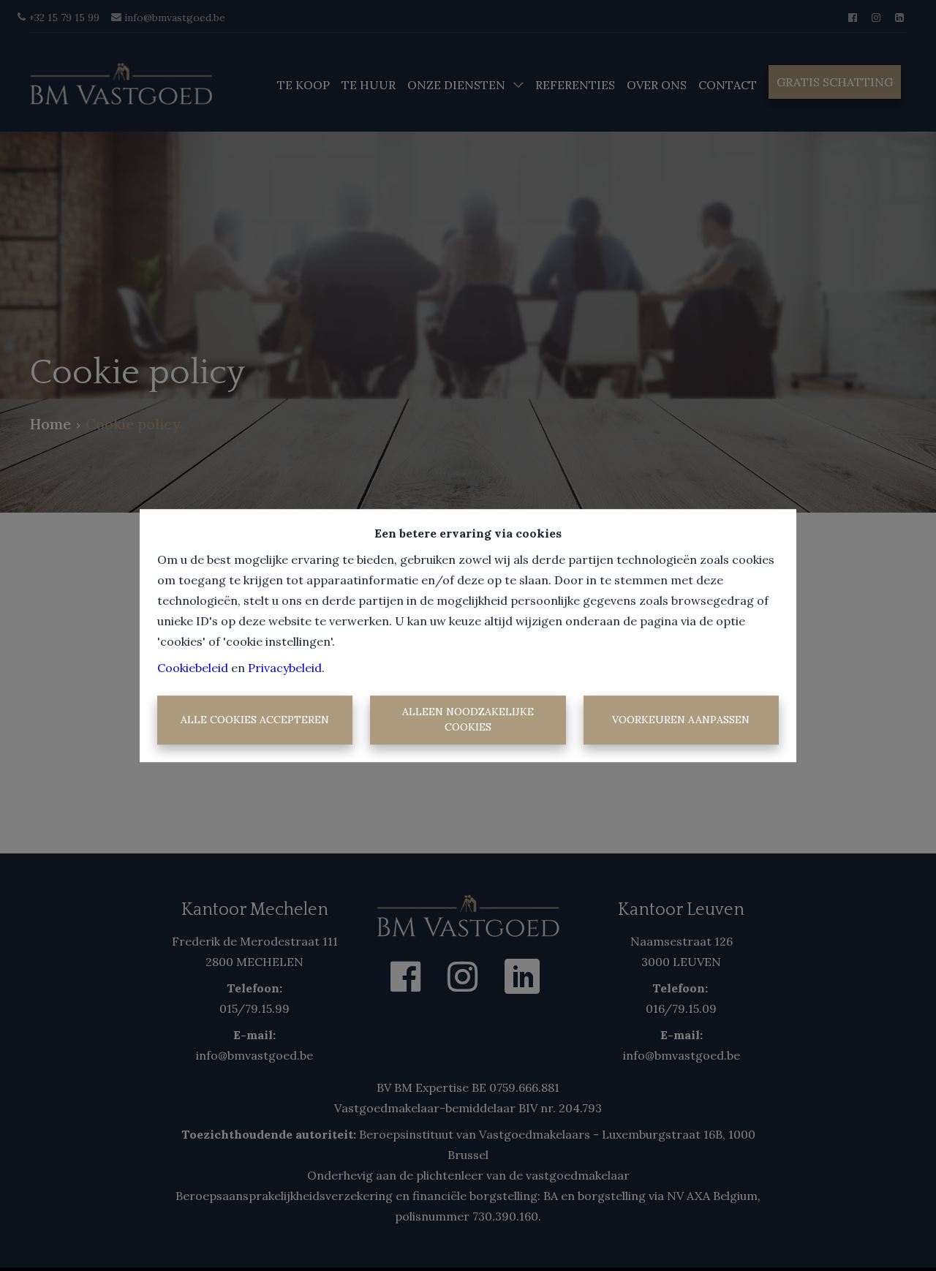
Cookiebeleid (192, 667)
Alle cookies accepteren (255, 719)
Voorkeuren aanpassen (681, 719)
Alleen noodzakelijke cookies (468, 720)
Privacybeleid (285, 667)
